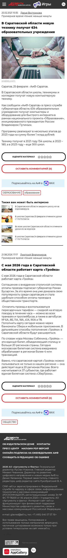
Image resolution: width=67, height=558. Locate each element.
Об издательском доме (18, 444)
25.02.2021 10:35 (10, 12)
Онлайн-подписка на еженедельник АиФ (30, 452)
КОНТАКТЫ (43, 444)
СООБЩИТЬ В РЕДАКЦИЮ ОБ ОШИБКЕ (25, 457)
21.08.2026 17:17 (10, 254)
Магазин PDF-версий (35, 448)
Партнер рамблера (29, 543)
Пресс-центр (10, 448)
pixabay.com (8, 80)
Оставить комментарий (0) (34, 168)
